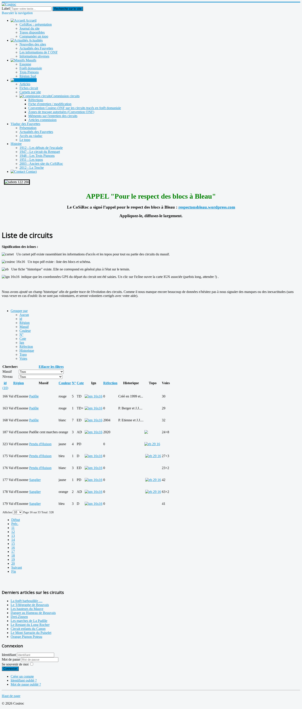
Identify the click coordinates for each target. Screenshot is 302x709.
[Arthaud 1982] (153, 456)
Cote (22, 338)
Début (15, 520)
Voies (23, 358)
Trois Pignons (29, 72)
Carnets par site (30, 92)
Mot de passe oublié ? (26, 684)
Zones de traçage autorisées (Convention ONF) (61, 112)
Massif (24, 327)
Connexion (10, 668)
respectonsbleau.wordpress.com (206, 207)
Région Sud (27, 76)
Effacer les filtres (51, 367)
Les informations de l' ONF (38, 52)
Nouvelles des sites (32, 44)
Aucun (24, 315)
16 (13, 547)
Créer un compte (22, 676)
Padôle (34, 396)
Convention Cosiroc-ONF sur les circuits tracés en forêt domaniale (74, 108)
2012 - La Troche (31, 167)
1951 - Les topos (31, 160)
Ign (21, 342)
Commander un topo (33, 36)
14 (13, 540)
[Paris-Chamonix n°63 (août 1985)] (153, 480)
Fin (13, 571)
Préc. (14, 524)
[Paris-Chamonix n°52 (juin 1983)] (153, 492)
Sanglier (35, 480)
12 (13, 532)
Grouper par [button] (19, 311)
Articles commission (42, 120)
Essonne (25, 64)
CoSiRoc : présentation (35, 24)
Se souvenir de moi (15, 664)
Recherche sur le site (67, 8)
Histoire (16, 144)
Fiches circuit (28, 88)
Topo (23, 354)
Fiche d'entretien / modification (49, 104)
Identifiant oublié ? (24, 680)
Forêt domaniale (30, 68)
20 (13, 563)
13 (13, 536)
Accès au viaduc (30, 136)
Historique (26, 350)
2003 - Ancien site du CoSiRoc (41, 163)
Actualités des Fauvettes (36, 48)
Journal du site (29, 28)
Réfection (26, 346)
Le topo (24, 140)
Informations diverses (34, 56)
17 (13, 551)
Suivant (16, 567)
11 (13, 528)
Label (6, 8)
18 (13, 555)
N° (21, 334)
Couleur (25, 331)
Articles (24, 84)
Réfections (35, 100)
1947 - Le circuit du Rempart (39, 152)
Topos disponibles (32, 32)
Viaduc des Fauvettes (25, 124)
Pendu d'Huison (40, 444)
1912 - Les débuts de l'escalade (41, 148)
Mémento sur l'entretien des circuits (52, 116)
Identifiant (9, 655)
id (20, 319)
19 (13, 559)
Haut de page (11, 696)
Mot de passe (11, 659)
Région (24, 323)
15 (13, 544)
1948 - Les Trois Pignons (37, 156)
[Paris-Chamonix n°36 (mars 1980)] (152, 444)
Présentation (27, 128)
